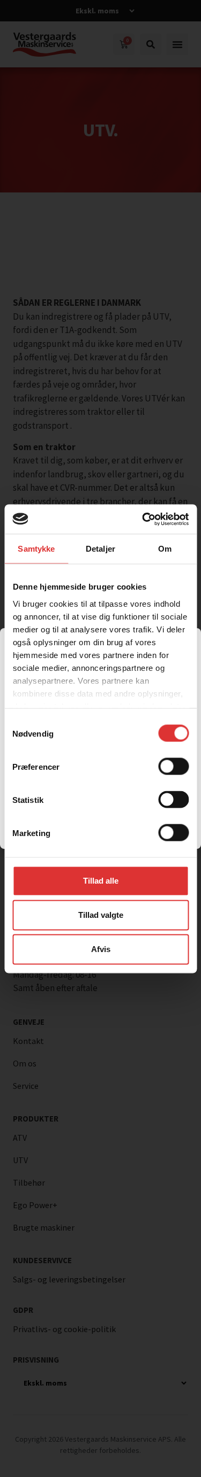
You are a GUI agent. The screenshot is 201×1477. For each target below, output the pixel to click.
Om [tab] (165, 548)
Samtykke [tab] (36, 548)
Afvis (100, 949)
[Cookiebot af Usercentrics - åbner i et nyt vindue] (143, 519)
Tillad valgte (100, 914)
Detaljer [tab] (100, 548)
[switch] (173, 766)
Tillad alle (100, 880)
